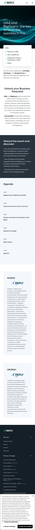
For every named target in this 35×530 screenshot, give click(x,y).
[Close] (33, 496)
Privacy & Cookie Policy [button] (9, 460)
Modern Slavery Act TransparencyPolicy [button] (12, 479)
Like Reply (11, 369)
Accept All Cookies (25, 526)
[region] (17, 512)
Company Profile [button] (7, 441)
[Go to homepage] (8, 3)
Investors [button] (5, 447)
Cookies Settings (9, 526)
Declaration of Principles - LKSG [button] (14, 483)
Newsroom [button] (6, 450)
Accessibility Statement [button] (9, 490)
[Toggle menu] (32, 3)
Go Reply (11, 278)
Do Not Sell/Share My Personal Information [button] (14, 493)
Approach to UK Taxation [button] (10, 486)
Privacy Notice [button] (10, 463)
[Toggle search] (27, 3)
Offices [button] (5, 444)
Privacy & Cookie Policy (11, 521)
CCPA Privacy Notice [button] (8, 475)
